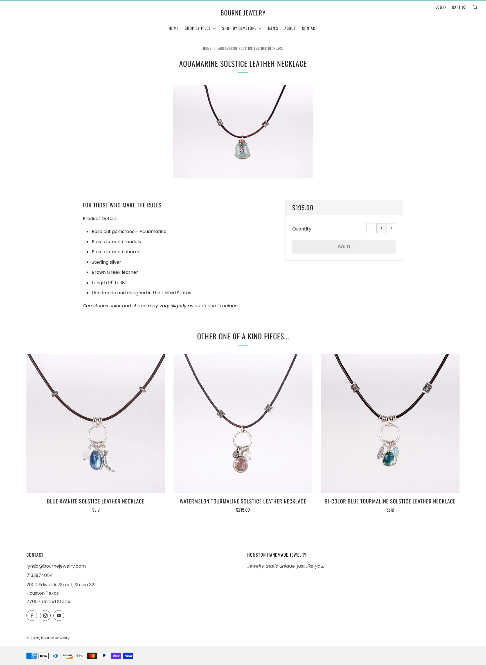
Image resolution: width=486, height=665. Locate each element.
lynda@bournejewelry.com (56, 566)
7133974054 (39, 575)
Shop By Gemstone (239, 28)
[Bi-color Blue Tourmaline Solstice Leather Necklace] (390, 423)
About (290, 28)
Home (174, 28)
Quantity (301, 229)
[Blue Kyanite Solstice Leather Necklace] (95, 423)
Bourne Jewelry (243, 13)
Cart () (459, 7)
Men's (273, 28)
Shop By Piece (198, 28)
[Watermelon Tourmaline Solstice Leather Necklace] (243, 423)
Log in (441, 7)
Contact (309, 28)
